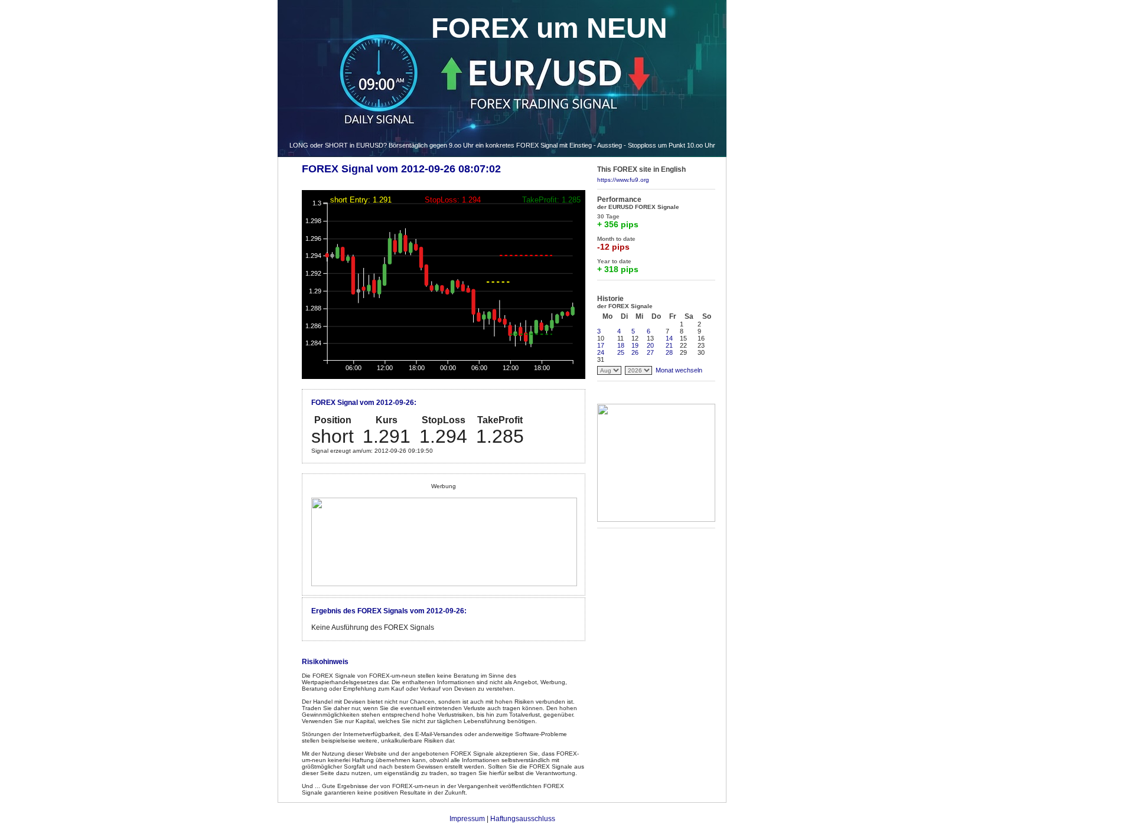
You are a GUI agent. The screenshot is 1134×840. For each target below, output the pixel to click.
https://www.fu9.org (623, 180)
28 (669, 352)
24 (600, 352)
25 (620, 352)
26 (634, 352)
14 (669, 338)
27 (650, 352)
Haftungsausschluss (522, 819)
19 (634, 345)
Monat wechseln (679, 370)
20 (650, 345)
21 (669, 345)
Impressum (467, 819)
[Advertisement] (776, 319)
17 (600, 345)
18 (620, 345)
